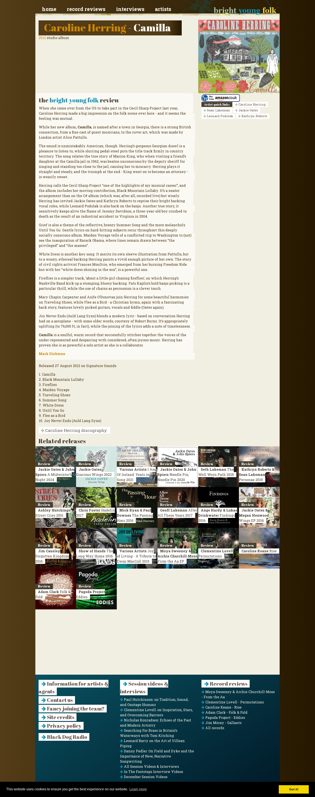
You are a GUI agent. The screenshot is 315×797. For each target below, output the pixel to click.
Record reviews (86, 9)
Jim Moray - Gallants (223, 722)
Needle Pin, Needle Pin (177, 474)
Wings (254, 515)
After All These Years (177, 513)
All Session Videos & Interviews (151, 766)
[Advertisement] (157, 645)
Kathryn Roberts (254, 116)
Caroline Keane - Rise (223, 707)
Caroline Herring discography (75, 430)
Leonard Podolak (219, 116)
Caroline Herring (85, 27)
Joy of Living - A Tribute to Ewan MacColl (136, 556)
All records (214, 728)
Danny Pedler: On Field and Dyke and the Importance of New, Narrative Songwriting (157, 756)
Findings (217, 515)
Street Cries (52, 513)
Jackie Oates (248, 110)
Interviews (130, 9)
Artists (163, 9)
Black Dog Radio (66, 736)
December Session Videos (145, 776)
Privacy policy (63, 725)
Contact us (59, 700)
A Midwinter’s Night (54, 474)
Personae (256, 474)
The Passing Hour (135, 515)
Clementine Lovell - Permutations (234, 702)
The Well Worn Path (216, 472)
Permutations (215, 553)
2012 (42, 37)
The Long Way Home (94, 553)
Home (49, 9)
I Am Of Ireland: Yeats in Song (136, 474)
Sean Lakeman (218, 110)
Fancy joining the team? (75, 708)
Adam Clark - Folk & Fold (226, 712)
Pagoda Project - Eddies (224, 717)
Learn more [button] (138, 789)
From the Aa (178, 556)
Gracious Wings (94, 472)
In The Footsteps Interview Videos (153, 771)
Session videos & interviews (144, 687)
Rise (259, 551)
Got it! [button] (293, 789)
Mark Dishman (52, 353)
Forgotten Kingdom (52, 556)
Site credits (60, 717)
